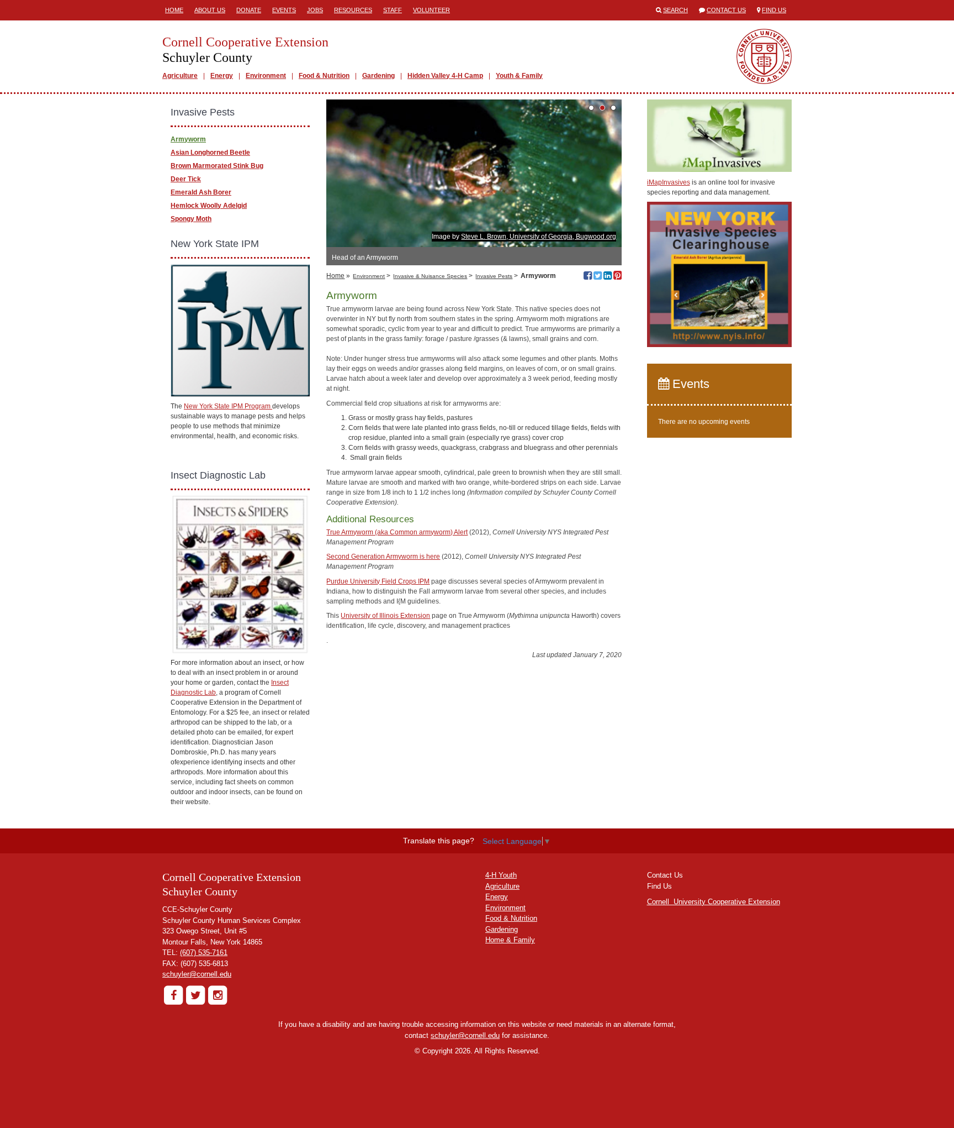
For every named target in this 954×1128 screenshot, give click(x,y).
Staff (392, 10)
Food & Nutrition (324, 76)
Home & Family (510, 940)
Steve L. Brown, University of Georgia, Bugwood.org (538, 236)
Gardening (378, 76)
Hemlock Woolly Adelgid (209, 205)
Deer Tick (186, 179)
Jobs (315, 10)
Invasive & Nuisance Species (430, 276)
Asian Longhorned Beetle (210, 152)
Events (284, 10)
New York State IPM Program (228, 406)
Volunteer (431, 10)
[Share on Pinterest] (617, 277)
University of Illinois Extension (385, 616)
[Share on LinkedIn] (607, 277)
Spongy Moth (191, 219)
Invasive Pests (493, 276)
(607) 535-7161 (203, 952)
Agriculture (180, 76)
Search (675, 10)
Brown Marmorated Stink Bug (217, 166)
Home (174, 10)
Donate (248, 10)
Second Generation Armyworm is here (383, 556)
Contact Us (726, 10)
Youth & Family (519, 76)
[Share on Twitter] (597, 277)
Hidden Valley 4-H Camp (445, 76)
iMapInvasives (668, 182)
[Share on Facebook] (588, 277)
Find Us (774, 10)
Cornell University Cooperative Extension (713, 902)
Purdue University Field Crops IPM (378, 581)
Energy (221, 76)
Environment (266, 76)
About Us (209, 10)
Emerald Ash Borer (201, 192)
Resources (353, 10)
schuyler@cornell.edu (196, 974)
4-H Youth (501, 875)
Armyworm (188, 139)
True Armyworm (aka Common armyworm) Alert (397, 532)
